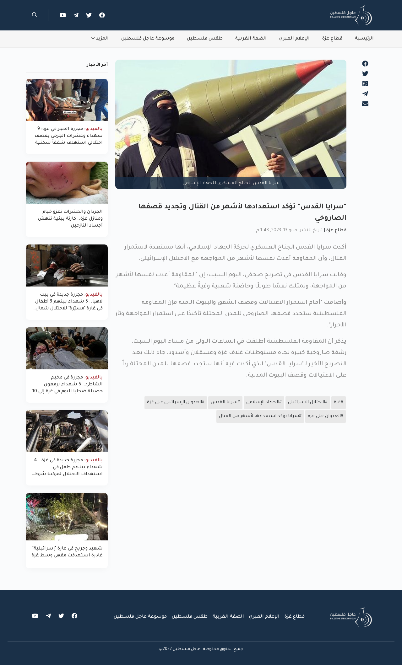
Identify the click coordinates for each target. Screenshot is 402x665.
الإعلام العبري (294, 38)
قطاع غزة (332, 38)
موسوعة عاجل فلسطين (147, 38)
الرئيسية (364, 38)
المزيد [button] (102, 38)
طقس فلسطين (205, 38)
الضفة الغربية (251, 38)
